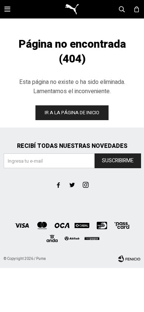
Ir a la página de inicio (72, 112)
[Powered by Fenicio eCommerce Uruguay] (129, 258)
